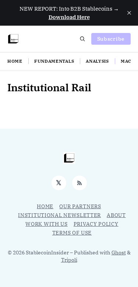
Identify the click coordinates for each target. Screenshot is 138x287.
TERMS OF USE (72, 232)
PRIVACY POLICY (96, 224)
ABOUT (116, 215)
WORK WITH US (46, 224)
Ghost (119, 252)
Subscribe (111, 39)
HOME (14, 61)
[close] (129, 13)
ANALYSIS (97, 61)
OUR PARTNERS (80, 206)
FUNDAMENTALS (54, 61)
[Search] (82, 39)
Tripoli (69, 260)
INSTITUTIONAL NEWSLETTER (59, 215)
